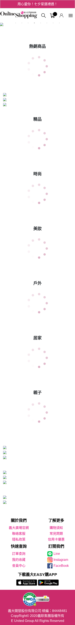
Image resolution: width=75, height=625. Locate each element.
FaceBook (61, 565)
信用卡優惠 (56, 539)
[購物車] (52, 15)
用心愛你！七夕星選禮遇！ (38, 4)
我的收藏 (18, 559)
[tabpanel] (37, 25)
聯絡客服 (18, 533)
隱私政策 (18, 539)
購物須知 (56, 528)
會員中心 (18, 565)
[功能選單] (70, 15)
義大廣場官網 (19, 528)
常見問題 (56, 533)
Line (57, 553)
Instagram (61, 559)
